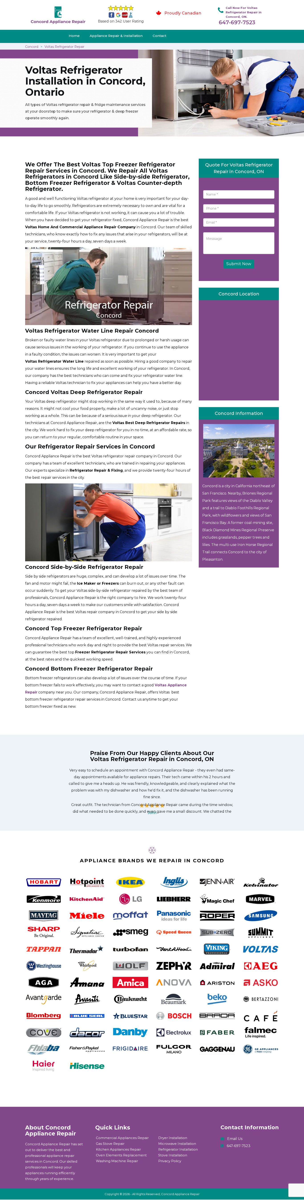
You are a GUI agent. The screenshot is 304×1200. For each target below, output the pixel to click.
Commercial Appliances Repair (122, 1138)
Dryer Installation (172, 1138)
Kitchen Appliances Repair (118, 1149)
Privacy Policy (169, 1161)
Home (74, 36)
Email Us (234, 1139)
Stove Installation (172, 1155)
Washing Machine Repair (117, 1161)
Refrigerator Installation (178, 1149)
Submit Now (238, 263)
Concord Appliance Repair (180, 1194)
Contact (159, 36)
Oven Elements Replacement (121, 1155)
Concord (31, 47)
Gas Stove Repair (110, 1143)
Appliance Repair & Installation (116, 36)
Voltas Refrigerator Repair (64, 47)
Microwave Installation (177, 1143)
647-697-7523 (237, 22)
